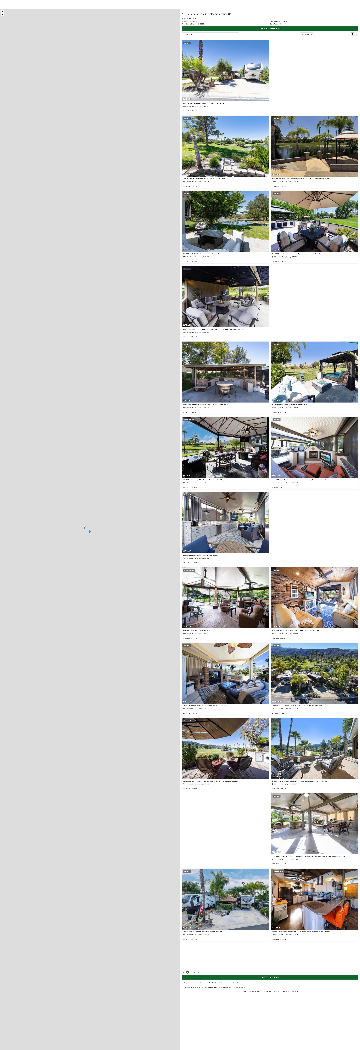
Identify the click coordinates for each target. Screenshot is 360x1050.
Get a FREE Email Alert (270, 19)
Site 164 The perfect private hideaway (196, 621)
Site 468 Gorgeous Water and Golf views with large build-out (204, 696)
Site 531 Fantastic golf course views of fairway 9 (289, 395)
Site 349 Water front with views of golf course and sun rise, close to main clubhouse (302, 169)
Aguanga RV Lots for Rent (215, 978)
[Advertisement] (238, 945)
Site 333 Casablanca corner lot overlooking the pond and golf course (296, 621)
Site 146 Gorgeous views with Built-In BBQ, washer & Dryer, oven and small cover (211, 772)
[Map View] (352, 25)
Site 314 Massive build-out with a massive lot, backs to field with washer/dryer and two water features (308, 847)
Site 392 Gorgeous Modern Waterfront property (200, 546)
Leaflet (167, 1049)
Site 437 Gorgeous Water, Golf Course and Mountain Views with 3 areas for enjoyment (213, 320)
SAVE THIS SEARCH (270, 968)
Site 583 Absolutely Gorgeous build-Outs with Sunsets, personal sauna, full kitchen (301, 922)
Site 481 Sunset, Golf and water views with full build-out (202, 922)
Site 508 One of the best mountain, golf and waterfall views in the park (297, 696)
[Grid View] (356, 25)
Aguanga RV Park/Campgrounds (234, 978)
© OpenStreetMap (175, 1049)
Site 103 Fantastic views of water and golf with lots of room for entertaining (299, 245)
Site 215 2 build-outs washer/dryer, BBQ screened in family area (205, 395)
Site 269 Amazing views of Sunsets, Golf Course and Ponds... (204, 169)
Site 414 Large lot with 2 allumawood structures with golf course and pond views (301, 471)
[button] (90, 522)
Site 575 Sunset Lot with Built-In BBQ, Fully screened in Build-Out (206, 94)
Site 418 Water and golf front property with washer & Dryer (204, 471)
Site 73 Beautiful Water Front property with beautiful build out (205, 245)
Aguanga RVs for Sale (200, 978)
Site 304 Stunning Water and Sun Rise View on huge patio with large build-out (299, 772)
